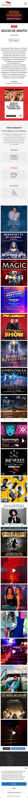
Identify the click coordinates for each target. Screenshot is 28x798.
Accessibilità (14, 186)
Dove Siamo (10, 762)
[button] (25, 768)
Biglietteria (14, 150)
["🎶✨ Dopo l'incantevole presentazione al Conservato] (14, 516)
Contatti (9, 765)
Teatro (14, 26)
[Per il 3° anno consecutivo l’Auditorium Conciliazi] (14, 624)
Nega (14, 788)
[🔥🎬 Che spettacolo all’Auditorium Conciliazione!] (14, 570)
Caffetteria (14, 168)
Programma (10, 758)
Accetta (14, 784)
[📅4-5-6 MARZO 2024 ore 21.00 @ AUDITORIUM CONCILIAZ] (14, 327)
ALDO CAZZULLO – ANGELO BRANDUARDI (14, 105)
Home (8, 755)
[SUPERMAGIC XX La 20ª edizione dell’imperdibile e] (14, 435)
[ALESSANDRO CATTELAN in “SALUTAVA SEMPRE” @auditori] (14, 733)
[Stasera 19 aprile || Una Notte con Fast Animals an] (14, 706)
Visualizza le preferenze (14, 792)
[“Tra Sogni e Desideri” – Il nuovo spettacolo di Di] (14, 219)
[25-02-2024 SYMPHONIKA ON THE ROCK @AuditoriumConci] (14, 381)
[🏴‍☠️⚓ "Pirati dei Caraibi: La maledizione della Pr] (14, 543)
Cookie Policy (10, 796)
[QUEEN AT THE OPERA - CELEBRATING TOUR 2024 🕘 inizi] (14, 462)
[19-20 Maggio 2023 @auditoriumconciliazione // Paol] (14, 597)
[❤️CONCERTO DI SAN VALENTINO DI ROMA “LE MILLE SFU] (14, 408)
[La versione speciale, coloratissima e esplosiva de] (14, 651)
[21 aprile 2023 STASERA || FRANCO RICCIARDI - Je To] (14, 679)
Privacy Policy (17, 796)
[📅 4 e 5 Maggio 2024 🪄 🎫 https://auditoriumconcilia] (14, 273)
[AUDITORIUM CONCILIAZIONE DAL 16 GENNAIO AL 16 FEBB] (14, 246)
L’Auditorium (10, 760)
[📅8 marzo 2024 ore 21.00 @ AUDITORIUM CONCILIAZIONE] (14, 300)
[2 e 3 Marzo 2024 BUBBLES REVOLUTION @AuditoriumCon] (14, 354)
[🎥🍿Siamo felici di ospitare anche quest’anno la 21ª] (14, 489)
